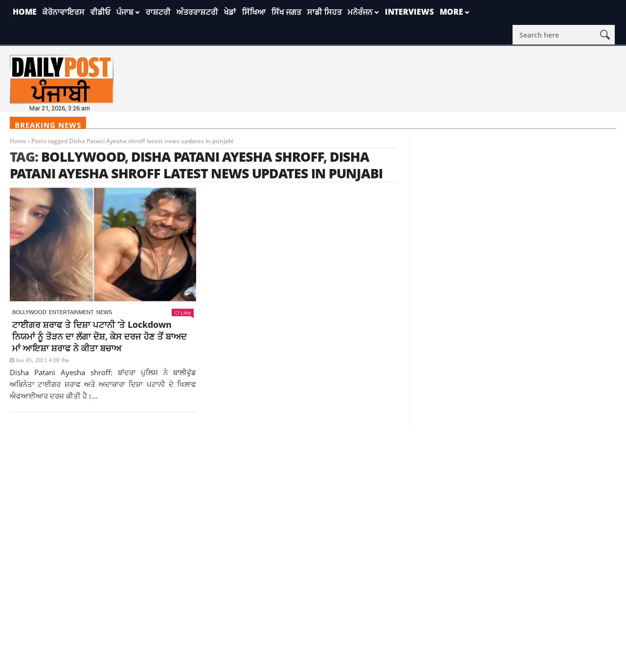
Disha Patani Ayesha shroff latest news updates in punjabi (196, 165)
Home (25, 11)
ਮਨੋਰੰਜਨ (360, 11)
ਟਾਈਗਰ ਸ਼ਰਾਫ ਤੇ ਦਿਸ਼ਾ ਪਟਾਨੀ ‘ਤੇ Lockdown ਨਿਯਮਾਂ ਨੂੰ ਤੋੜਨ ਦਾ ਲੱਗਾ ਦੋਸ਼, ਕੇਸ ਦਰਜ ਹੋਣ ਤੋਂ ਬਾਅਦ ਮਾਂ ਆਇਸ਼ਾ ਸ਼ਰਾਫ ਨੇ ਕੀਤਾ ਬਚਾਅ (99, 336)
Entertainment (71, 312)
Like (185, 312)
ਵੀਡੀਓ (100, 11)
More (451, 11)
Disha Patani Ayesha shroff (227, 157)
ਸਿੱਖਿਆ (254, 11)
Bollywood (83, 157)
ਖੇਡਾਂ (230, 11)
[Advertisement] (313, 493)
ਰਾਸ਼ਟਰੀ (158, 11)
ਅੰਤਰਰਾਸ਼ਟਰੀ (197, 11)
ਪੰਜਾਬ (125, 11)
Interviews (409, 11)
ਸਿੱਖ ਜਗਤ (286, 11)
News (104, 312)
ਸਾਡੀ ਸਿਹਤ (324, 11)
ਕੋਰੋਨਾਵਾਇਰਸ (64, 11)
